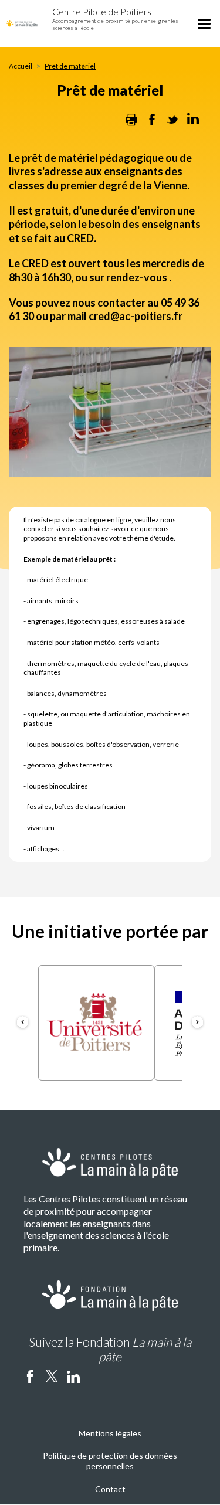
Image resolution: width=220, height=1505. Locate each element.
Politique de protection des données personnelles (110, 1460)
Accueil (20, 66)
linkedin (73, 1376)
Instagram (95, 1376)
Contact (110, 1489)
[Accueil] (22, 22)
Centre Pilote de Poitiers (101, 11)
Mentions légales (110, 1433)
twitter (51, 1376)
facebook (29, 1376)
